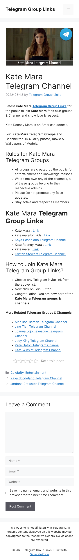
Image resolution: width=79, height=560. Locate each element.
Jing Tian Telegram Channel (35, 326)
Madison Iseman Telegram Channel (41, 322)
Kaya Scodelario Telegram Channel (41, 240)
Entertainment (35, 372)
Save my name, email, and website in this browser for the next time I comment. (40, 493)
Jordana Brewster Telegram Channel (37, 384)
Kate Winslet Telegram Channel (38, 350)
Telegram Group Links (30, 9)
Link (36, 230)
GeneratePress (39, 554)
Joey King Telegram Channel (36, 340)
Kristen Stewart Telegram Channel (40, 254)
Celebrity (17, 372)
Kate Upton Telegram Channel (37, 345)
